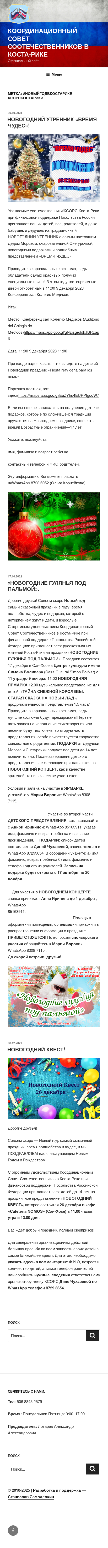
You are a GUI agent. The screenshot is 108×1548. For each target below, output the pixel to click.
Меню (57, 74)
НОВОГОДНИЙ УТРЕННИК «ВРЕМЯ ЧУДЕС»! (52, 122)
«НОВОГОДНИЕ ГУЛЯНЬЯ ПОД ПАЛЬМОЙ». (46, 586)
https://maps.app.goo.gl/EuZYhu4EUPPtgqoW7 (58, 395)
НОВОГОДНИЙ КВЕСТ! (36, 1049)
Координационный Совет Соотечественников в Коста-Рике (48, 42)
